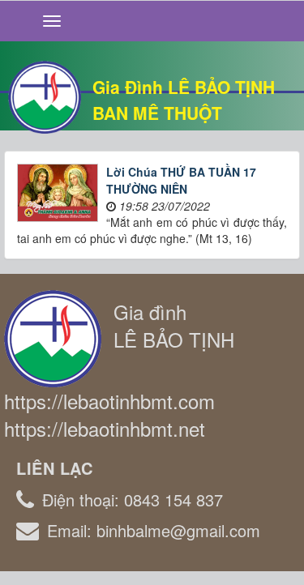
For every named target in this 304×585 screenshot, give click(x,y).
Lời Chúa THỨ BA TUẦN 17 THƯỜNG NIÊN (181, 180)
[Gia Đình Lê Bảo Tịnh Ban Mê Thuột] (44, 96)
